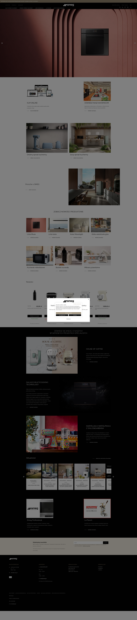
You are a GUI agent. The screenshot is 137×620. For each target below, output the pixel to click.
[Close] (88, 299)
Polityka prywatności (77, 303)
